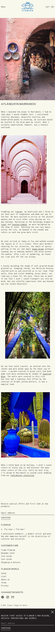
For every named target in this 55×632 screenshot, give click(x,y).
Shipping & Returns (10, 562)
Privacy (5, 586)
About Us (5, 580)
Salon (3, 573)
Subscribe (6, 518)
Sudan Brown (38, 249)
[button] (50, 7)
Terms (3, 583)
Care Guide (6, 559)
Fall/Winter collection (22, 475)
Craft (3, 576)
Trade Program (8, 550)
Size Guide (6, 556)
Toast (3, 224)
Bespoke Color (8, 553)
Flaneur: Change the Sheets (17, 605)
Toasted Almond (19, 224)
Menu (3, 7)
